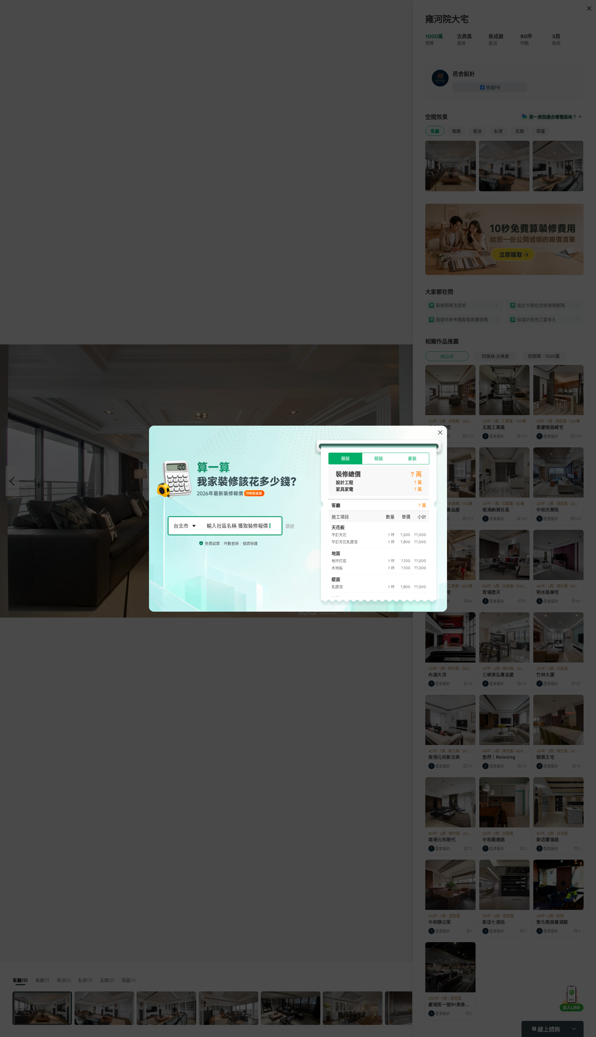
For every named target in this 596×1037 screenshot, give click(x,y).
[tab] (345, 458)
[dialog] (298, 519)
